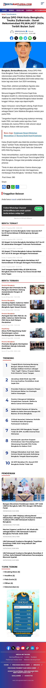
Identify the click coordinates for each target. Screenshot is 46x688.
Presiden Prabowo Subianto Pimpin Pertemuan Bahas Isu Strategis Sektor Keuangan (25, 391)
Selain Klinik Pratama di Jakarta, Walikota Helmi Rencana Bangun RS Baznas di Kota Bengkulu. (25, 411)
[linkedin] (32, 649)
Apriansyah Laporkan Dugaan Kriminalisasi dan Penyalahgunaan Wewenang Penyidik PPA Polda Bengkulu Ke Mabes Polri (25, 443)
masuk (14, 199)
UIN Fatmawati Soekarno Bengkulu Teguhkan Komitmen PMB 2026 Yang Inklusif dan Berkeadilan (22, 543)
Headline (20, 10)
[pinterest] (37, 649)
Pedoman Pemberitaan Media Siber (22, 668)
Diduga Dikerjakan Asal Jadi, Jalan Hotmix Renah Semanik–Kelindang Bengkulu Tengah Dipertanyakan (25, 454)
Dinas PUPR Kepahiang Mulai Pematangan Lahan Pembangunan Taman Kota (14, 333)
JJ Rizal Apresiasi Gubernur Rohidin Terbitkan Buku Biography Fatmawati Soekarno (25, 421)
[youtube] (23, 649)
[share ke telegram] (26, 39)
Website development (32, 660)
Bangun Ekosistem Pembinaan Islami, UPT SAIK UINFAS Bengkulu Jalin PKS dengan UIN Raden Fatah (23, 506)
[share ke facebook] (12, 39)
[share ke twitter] (16, 39)
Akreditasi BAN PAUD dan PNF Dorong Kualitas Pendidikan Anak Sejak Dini (25, 381)
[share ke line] (30, 39)
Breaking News (12, 572)
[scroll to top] (42, 675)
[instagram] (18, 649)
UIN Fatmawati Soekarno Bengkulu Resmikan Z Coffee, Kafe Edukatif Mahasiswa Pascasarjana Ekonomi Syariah (23, 555)
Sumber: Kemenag (23, 635)
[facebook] (8, 649)
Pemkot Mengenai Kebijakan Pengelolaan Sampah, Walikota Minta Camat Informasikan (24, 401)
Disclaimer (16, 676)
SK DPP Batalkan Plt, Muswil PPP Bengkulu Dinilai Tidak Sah (24, 463)
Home (4, 10)
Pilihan (8, 583)
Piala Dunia (10, 579)
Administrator (20, 31)
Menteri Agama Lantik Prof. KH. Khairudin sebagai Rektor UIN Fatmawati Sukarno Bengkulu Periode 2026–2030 (20, 531)
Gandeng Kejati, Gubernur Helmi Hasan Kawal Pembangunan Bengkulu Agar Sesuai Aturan (15, 305)
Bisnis (11, 10)
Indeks (27, 657)
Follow (38, 209)
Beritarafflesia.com (16, 657)
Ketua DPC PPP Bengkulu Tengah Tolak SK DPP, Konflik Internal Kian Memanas (25, 432)
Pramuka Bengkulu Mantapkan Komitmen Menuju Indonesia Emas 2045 (15, 346)
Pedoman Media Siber (14, 660)
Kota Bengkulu (11, 14)
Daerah (29, 10)
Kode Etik (29, 676)
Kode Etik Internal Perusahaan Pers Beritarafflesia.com (23, 671)
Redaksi (34, 657)
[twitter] (13, 649)
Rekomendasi (11, 587)
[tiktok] (28, 649)
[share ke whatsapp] (21, 39)
